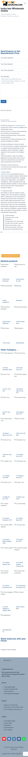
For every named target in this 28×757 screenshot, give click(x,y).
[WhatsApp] (24, 739)
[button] (3, 650)
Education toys (5, 174)
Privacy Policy (6, 753)
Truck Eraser (6, 343)
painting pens (20, 343)
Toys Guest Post (9, 727)
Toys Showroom (8, 691)
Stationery (10, 16)
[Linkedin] (9, 739)
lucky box (5, 121)
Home (2, 14)
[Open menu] (25, 3)
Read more (19, 305)
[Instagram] (14, 739)
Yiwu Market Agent (9, 687)
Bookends (19, 300)
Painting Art (7, 725)
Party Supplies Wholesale (11, 693)
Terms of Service (16, 753)
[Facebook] (19, 739)
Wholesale (7, 14)
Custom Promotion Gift (10, 689)
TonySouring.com (20, 125)
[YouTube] (4, 739)
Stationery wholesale (12, 121)
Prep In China (8, 723)
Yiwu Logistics (8, 729)
